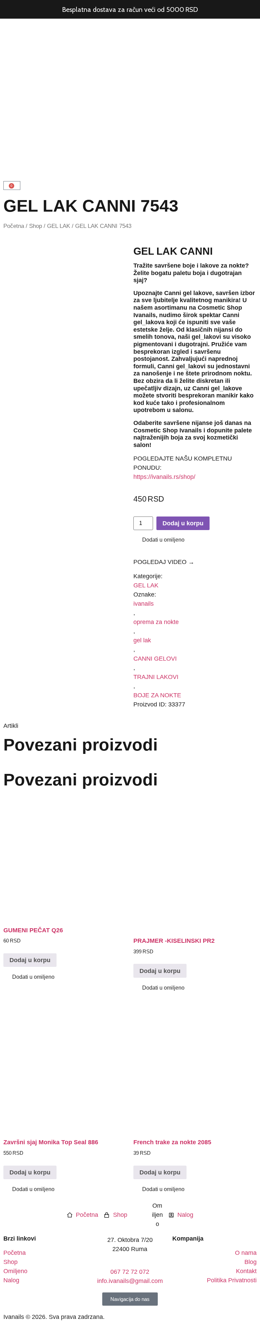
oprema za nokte (156, 622)
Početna (13, 226)
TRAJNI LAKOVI (155, 677)
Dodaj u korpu (182, 523)
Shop (35, 226)
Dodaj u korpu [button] (29, 960)
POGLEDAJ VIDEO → (163, 562)
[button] (159, 540)
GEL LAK (58, 226)
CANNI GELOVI (155, 658)
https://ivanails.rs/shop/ (164, 476)
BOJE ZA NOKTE (157, 695)
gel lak (142, 640)
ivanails (143, 603)
